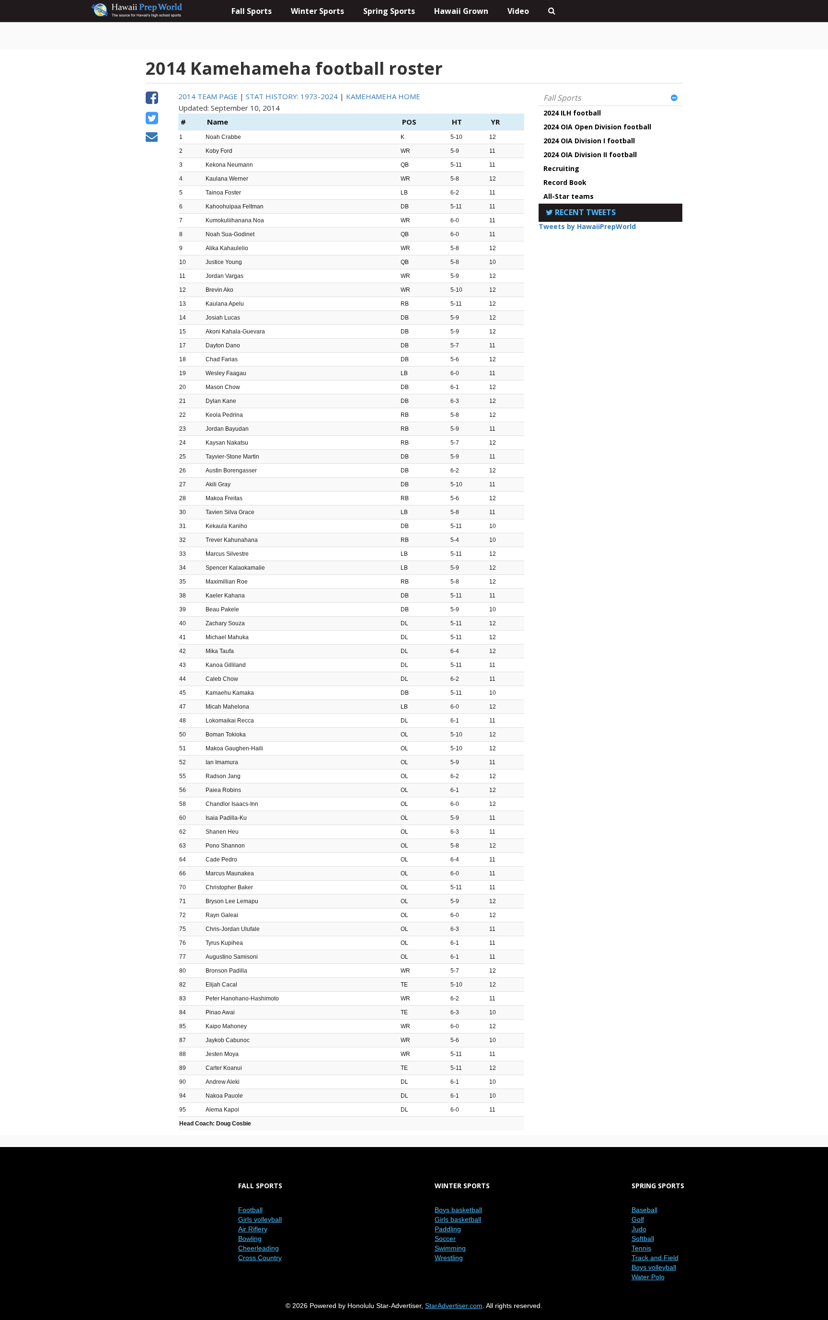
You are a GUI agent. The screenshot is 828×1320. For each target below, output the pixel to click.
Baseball (644, 1210)
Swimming (450, 1248)
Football (250, 1210)
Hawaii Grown (461, 11)
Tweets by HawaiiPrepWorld (587, 226)
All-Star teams (568, 196)
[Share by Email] (152, 138)
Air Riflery (252, 1229)
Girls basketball (458, 1219)
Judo (639, 1229)
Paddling (448, 1229)
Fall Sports (562, 97)
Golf (638, 1219)
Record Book (564, 182)
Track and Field (655, 1258)
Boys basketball (458, 1210)
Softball (643, 1238)
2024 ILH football (572, 112)
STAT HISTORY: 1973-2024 (292, 96)
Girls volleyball (260, 1219)
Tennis (641, 1248)
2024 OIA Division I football (589, 140)
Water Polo (648, 1277)
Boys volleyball (654, 1267)
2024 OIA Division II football (590, 154)
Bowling (250, 1238)
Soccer (445, 1238)
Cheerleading (258, 1248)
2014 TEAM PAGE (208, 96)
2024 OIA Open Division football (597, 126)
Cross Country (260, 1258)
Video (518, 11)
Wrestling (449, 1258)
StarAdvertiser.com (454, 1305)
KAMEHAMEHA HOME (383, 96)
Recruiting (561, 168)
